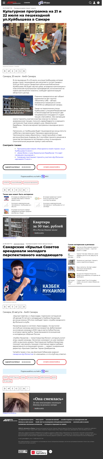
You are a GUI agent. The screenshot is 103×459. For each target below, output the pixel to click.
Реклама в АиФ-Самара (25, 422)
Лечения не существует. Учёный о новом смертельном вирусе (87, 261)
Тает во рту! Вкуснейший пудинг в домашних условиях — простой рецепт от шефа (87, 248)
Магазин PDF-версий (52, 419)
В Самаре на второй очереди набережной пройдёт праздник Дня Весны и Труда (21, 211)
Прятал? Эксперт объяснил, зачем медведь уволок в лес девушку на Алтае (87, 255)
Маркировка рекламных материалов (30, 424)
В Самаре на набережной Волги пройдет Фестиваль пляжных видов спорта (21, 198)
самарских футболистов (23, 354)
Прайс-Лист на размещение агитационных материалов (53, 422)
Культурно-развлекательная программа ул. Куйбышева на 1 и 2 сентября (54, 205)
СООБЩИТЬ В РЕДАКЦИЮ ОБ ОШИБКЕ (55, 424)
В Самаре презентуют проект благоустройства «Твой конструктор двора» (52, 198)
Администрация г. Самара (11, 66)
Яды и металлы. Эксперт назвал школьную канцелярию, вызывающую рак (86, 268)
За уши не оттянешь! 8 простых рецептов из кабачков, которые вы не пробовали (88, 275)
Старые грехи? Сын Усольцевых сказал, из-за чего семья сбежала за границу (88, 282)
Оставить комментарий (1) (51, 167)
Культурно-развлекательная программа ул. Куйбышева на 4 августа (21, 205)
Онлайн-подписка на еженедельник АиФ (74, 419)
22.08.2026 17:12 (7, 244)
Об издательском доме (25, 419)
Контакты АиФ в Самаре (81, 422)
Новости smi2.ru (9, 238)
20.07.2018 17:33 (7, 8)
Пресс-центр (39, 419)
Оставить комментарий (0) (51, 362)
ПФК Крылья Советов (9, 302)
